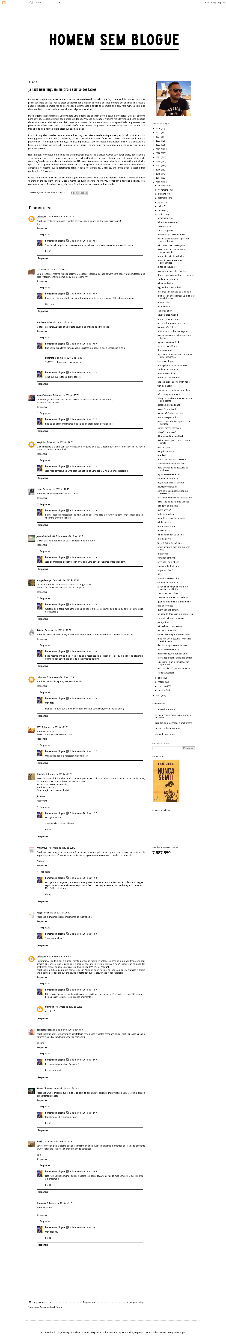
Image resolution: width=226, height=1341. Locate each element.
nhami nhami (163, 306)
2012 (158, 695)
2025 (158, 132)
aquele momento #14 (168, 487)
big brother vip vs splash (169, 287)
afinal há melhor (165, 218)
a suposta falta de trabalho (170, 256)
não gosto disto (165, 606)
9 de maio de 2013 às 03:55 (68, 1007)
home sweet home (166, 526)
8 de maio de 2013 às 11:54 (83, 510)
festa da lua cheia (165, 514)
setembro (163, 198)
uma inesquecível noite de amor (172, 654)
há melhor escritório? (168, 222)
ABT (39, 727)
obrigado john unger (165, 734)
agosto (162, 202)
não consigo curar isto (168, 394)
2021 (158, 149)
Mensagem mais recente (41, 1302)
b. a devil (161, 455)
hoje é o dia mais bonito (169, 319)
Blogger (182, 1332)
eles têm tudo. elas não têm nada (173, 382)
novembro (163, 190)
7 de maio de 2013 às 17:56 (83, 241)
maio (161, 214)
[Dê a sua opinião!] (76, 193)
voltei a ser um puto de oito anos (173, 634)
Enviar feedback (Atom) (51, 1307)
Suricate (41, 774)
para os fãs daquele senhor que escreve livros (172, 492)
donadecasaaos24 (46, 1030)
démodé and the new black (170, 436)
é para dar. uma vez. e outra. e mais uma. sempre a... (174, 355)
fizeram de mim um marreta (171, 323)
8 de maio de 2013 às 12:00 (83, 1060)
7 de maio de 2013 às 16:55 (54, 269)
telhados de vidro (165, 283)
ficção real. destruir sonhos (170, 482)
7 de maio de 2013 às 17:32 (66, 395)
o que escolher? (165, 570)
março (161, 682)
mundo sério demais (167, 373)
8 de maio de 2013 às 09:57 (66, 1088)
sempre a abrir (164, 311)
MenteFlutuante (44, 395)
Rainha (40, 630)
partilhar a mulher (166, 558)
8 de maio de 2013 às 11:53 (83, 372)
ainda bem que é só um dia (170, 535)
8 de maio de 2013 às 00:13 (57, 913)
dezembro (163, 185)
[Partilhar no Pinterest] (86, 193)
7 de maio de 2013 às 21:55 (60, 677)
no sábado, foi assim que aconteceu (175, 614)
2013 (158, 182)
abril (160, 678)
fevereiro (162, 686)
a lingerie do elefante (167, 506)
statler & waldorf (165, 673)
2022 (158, 145)
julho (160, 206)
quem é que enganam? (168, 610)
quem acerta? (164, 510)
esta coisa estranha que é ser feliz (173, 390)
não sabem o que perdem (169, 626)
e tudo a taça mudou (167, 315)
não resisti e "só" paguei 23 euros (173, 668)
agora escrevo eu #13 (168, 474)
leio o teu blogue (165, 361)
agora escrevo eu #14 (168, 342)
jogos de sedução (166, 267)
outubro (162, 194)
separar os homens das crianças (173, 597)
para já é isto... (164, 622)
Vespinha (41, 442)
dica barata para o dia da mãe (172, 645)
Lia (38, 269)
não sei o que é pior (167, 630)
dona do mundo (165, 350)
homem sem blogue (55, 241)
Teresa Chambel (44, 1088)
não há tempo (164, 447)
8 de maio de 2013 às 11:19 (58, 1141)
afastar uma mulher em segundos (174, 331)
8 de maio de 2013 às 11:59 (83, 990)
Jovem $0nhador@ (46, 536)
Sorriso (40, 1141)
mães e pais (163, 302)
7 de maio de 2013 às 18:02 (60, 442)
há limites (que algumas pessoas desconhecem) (173, 239)
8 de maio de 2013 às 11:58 (83, 878)
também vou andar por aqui (171, 463)
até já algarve (164, 539)
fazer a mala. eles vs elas (169, 543)
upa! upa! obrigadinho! (168, 405)
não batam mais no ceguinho (171, 245)
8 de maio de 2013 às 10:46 (68, 358)
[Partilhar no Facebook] (82, 193)
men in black (163, 530)
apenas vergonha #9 (167, 417)
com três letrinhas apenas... (170, 618)
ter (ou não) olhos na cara (170, 413)
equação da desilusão (168, 566)
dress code (162, 554)
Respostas (45, 234)
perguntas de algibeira (168, 562)
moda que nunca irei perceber (171, 459)
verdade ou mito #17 (167, 369)
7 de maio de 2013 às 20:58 (57, 630)
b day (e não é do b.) (167, 327)
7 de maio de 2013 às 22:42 (61, 848)
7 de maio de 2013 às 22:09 (55, 727)
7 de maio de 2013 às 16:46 (60, 216)
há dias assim (164, 522)
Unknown (41, 216)
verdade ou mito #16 (167, 478)
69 (158, 574)
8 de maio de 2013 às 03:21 (60, 956)
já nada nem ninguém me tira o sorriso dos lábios (172, 588)
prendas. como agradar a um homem (173, 723)
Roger (40, 913)
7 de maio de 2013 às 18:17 (56, 489)
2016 (158, 170)
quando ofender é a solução (171, 518)
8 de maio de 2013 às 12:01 (83, 1227)
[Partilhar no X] (79, 193)
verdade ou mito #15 (167, 582)
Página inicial (89, 1302)
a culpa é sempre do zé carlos (171, 271)
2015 (158, 174)
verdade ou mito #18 (167, 279)
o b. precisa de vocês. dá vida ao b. (174, 292)
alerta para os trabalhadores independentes (171, 250)
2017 (158, 165)
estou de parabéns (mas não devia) (174, 658)
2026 (158, 128)
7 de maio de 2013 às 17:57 (83, 293)
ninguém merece (165, 451)
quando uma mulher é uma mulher (174, 602)
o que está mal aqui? (165, 709)
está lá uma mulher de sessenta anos (175, 497)
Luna (39, 489)
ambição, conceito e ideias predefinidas (170, 261)
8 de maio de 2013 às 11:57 (83, 751)
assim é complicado (167, 409)
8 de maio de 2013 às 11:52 (60, 1203)
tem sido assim (164, 386)
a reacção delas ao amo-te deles (173, 502)
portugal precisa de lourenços (172, 365)
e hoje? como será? (166, 432)
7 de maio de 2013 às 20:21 (65, 580)
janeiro (161, 690)
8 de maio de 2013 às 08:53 (69, 1030)
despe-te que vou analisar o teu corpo (175, 275)
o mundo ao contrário (168, 578)
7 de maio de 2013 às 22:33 (59, 774)
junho (161, 210)
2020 (158, 153)
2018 (158, 161)
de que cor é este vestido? (167, 728)
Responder (42, 228)
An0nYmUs (42, 848)
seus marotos (164, 226)
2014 (158, 178)
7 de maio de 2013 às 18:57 (69, 536)
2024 (158, 137)
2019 (158, 157)
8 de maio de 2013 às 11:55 (83, 604)
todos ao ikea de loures (168, 377)
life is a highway (165, 230)
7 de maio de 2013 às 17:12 (60, 322)
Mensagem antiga (135, 1302)
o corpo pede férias (167, 346)
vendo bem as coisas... (168, 593)
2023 (158, 141)
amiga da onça (44, 580)
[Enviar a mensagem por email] (72, 193)
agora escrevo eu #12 (168, 649)
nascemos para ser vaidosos (171, 234)
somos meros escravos (169, 428)
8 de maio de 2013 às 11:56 (83, 651)
